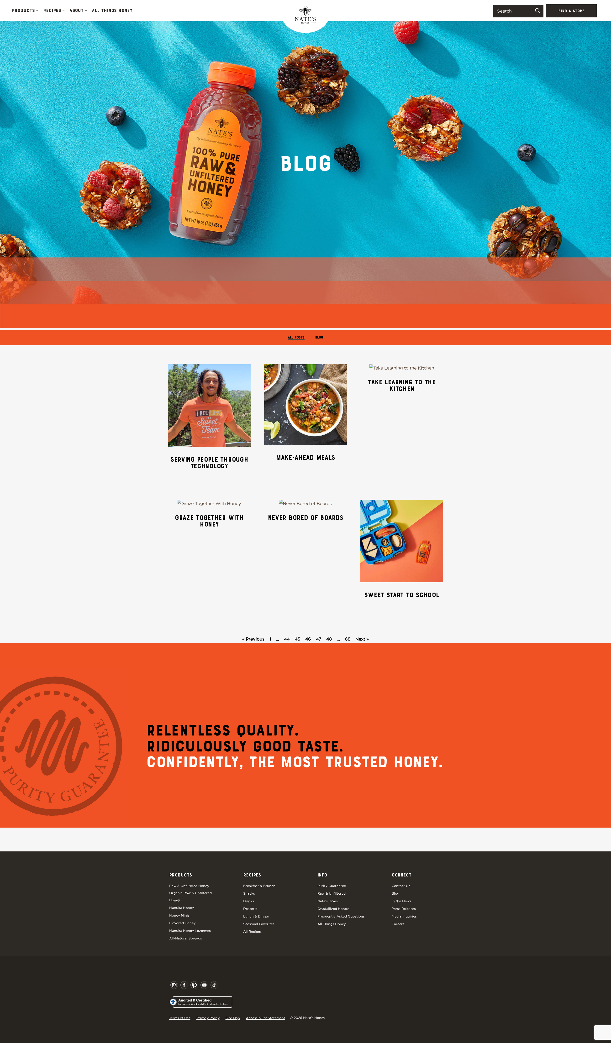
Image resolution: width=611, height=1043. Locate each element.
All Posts (296, 337)
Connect (401, 875)
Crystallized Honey (333, 909)
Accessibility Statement (265, 1018)
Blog (319, 337)
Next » (362, 639)
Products (23, 10)
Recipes (52, 10)
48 (329, 639)
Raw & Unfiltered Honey (189, 886)
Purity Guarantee (331, 886)
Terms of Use (179, 1018)
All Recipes (252, 931)
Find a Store (571, 11)
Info (322, 875)
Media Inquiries (404, 916)
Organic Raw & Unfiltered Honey (190, 896)
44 (287, 639)
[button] (37, 10)
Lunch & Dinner (256, 916)
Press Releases (404, 909)
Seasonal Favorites (258, 924)
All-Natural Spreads (185, 938)
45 (297, 639)
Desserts (250, 909)
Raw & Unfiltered (331, 893)
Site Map (233, 1018)
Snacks (249, 893)
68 (347, 639)
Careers (398, 924)
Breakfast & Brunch (259, 886)
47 (318, 639)
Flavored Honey (182, 923)
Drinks (248, 901)
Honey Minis (179, 915)
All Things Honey (112, 10)
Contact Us (401, 886)
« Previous (253, 639)
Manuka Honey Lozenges (190, 931)
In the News (401, 901)
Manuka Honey (181, 908)
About (76, 10)
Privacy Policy (208, 1018)
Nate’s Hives (327, 901)
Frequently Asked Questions (341, 916)
